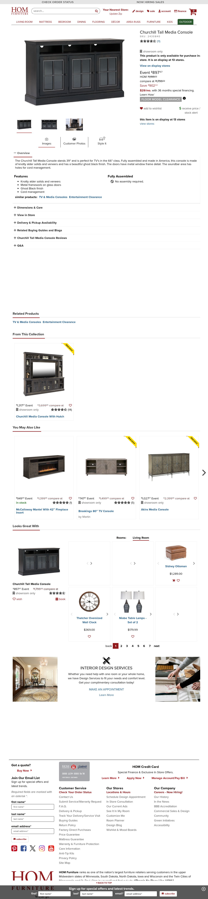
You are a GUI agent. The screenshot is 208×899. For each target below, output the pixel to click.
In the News (161, 802)
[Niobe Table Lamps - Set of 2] (133, 602)
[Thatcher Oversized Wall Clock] (89, 601)
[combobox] (62, 11)
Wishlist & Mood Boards (121, 830)
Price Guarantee (69, 834)
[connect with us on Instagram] (42, 848)
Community (161, 816)
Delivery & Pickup (70, 811)
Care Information (69, 849)
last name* (18, 814)
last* (76, 893)
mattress (45, 22)
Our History (161, 797)
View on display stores (155, 66)
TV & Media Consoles (53, 197)
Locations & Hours (118, 792)
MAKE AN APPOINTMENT (106, 689)
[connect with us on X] (33, 848)
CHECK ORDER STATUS (58, 2)
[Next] (203, 471)
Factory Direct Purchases (75, 830)
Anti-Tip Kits (66, 853)
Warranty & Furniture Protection (79, 844)
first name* (18, 802)
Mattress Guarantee (71, 839)
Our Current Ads (116, 806)
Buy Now (23, 771)
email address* (21, 826)
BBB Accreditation (165, 806)
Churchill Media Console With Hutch (40, 416)
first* (34, 893)
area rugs (133, 22)
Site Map (64, 863)
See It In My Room (118, 811)
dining (81, 22)
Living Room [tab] (141, 538)
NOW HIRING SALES (150, 2)
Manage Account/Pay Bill (168, 778)
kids (170, 22)
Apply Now (134, 778)
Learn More (106, 695)
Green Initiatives (164, 820)
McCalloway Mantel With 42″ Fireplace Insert (42, 511)
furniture (154, 22)
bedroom (64, 22)
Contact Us (66, 797)
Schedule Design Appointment (125, 797)
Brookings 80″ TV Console (96, 511)
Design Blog (114, 825)
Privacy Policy (68, 858)
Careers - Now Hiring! (168, 792)
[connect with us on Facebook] (23, 848)
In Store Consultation (119, 802)
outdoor (185, 22)
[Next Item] (91, 563)
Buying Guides (68, 820)
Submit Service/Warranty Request (80, 802)
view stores (147, 124)
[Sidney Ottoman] (176, 553)
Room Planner (115, 820)
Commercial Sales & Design (171, 811)
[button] (115, 11)
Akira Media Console (155, 509)
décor (115, 22)
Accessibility (162, 825)
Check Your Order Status (75, 792)
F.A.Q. (63, 806)
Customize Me (115, 816)
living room (24, 22)
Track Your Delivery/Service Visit (79, 816)
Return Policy (67, 825)
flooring (98, 22)
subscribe (21, 839)
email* (119, 893)
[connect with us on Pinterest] (14, 848)
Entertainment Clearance (85, 197)
